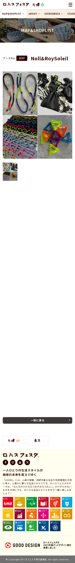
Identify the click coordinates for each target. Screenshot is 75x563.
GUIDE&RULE (52, 13)
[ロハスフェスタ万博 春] (38, 4)
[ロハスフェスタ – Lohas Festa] (16, 4)
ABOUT (33, 13)
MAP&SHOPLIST (11, 13)
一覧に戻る (37, 420)
